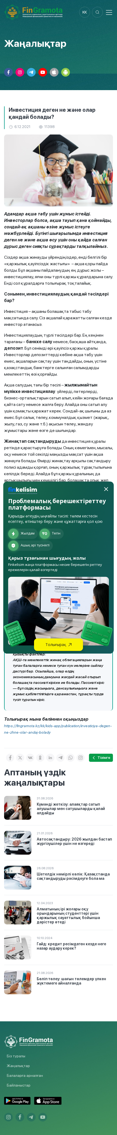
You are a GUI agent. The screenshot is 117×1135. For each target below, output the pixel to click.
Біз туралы (16, 1056)
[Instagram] (80, 758)
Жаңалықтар (18, 1066)
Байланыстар (18, 1085)
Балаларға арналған (25, 1075)
